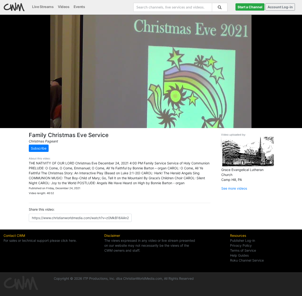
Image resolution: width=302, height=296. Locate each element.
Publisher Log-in (242, 240)
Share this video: (42, 209)
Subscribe (38, 148)
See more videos (234, 188)
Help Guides (239, 255)
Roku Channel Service (247, 260)
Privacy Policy (241, 245)
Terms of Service (243, 250)
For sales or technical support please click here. (40, 240)
